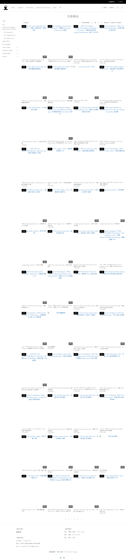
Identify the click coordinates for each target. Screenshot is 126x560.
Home (13, 7)
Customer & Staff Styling (43, 7)
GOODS (4, 56)
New (3, 24)
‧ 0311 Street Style (7, 32)
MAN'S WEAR (6, 47)
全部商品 (25, 22)
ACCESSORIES (6, 53)
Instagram (20, 7)
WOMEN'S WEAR (7, 50)
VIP (60, 7)
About (54, 7)
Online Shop (29, 7)
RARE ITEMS (6, 41)
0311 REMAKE (6, 44)
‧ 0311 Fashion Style (8, 38)
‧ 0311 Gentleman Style (8, 35)
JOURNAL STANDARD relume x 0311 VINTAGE (9, 28)
